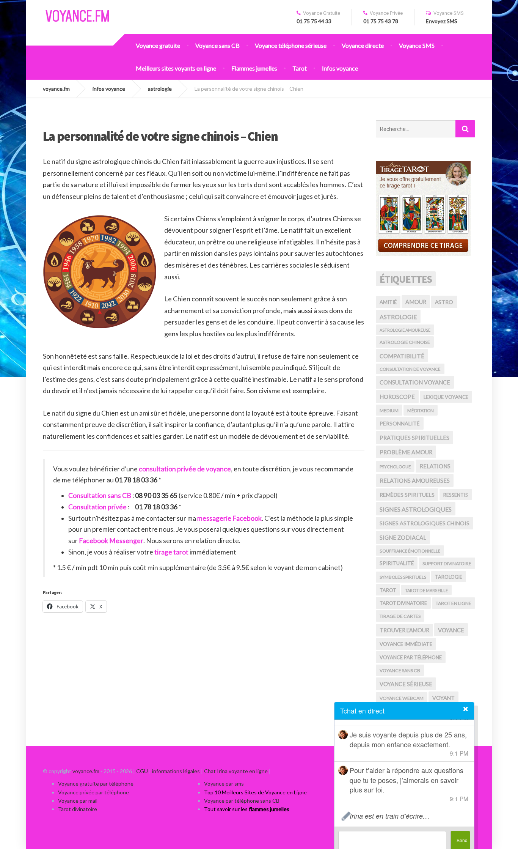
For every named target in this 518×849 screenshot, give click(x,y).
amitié (388, 302)
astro (444, 302)
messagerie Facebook (229, 518)
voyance (451, 630)
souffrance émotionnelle (410, 550)
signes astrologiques (416, 509)
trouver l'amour (404, 630)
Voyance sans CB (217, 45)
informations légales (176, 771)
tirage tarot (170, 552)
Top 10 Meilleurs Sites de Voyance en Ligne (255, 792)
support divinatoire (446, 563)
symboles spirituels (403, 577)
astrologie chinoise (405, 342)
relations (435, 466)
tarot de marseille (426, 590)
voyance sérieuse (406, 684)
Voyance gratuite (158, 45)
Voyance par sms (224, 783)
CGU (142, 771)
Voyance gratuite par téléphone (95, 783)
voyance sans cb (400, 670)
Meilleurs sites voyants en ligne (176, 68)
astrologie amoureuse (405, 330)
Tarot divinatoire (77, 809)
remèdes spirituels (407, 494)
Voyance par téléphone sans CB (241, 800)
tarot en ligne (453, 603)
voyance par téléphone (411, 657)
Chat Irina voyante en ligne (236, 771)
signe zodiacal (403, 537)
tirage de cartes (400, 616)
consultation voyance (415, 382)
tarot (388, 590)
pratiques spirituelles (414, 437)
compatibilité (402, 356)
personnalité (400, 423)
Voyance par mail (77, 800)
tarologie (448, 577)
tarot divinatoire (403, 603)
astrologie (398, 316)
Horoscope (397, 397)
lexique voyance (446, 397)
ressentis (455, 495)
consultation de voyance (410, 369)
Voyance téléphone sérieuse (290, 45)
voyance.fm (85, 771)
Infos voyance (340, 68)
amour (415, 302)
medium (389, 410)
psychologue (395, 466)
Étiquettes (406, 278)
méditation (420, 410)
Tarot (299, 68)
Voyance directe (363, 45)
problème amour (406, 452)
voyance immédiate (406, 644)
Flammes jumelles (254, 68)
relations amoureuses (415, 480)
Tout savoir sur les (246, 809)
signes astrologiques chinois (424, 523)
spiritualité (397, 563)
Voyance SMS (417, 45)
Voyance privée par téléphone (93, 792)
